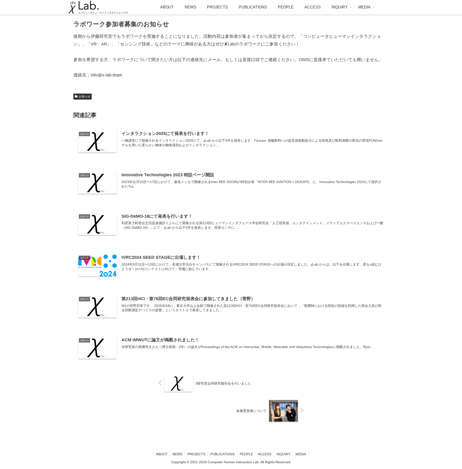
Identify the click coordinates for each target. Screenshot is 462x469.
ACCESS (264, 454)
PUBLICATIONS (222, 454)
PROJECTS (196, 454)
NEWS (177, 454)
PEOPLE (246, 454)
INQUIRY (283, 454)
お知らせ (84, 96)
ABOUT (161, 454)
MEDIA (300, 454)
